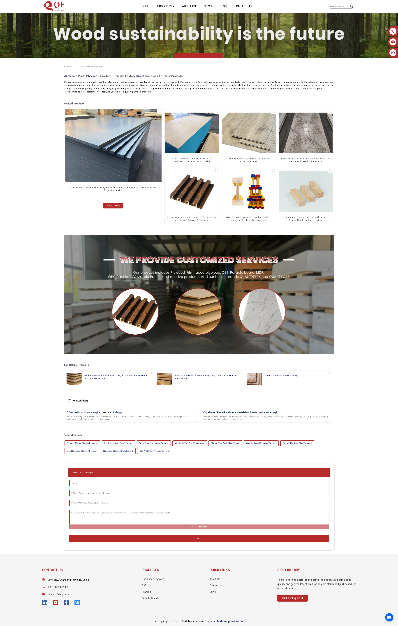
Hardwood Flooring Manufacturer (118, 451)
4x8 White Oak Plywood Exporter (155, 451)
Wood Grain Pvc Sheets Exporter (153, 443)
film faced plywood (152, 579)
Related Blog (80, 400)
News (212, 592)
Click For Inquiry (291, 598)
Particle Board (149, 598)
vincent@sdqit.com (59, 594)
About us (214, 579)
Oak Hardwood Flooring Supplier (82, 451)
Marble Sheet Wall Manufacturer (225, 443)
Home (70, 66)
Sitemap (225, 622)
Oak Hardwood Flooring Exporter (261, 443)
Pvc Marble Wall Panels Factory (118, 443)
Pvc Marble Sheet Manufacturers (297, 443)
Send (199, 538)
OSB (143, 585)
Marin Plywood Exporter (90, 66)
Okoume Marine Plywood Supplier (82, 443)
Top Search (212, 622)
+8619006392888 (58, 587)
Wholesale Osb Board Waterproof (189, 443)
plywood (146, 592)
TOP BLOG (236, 622)
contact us (216, 585)
